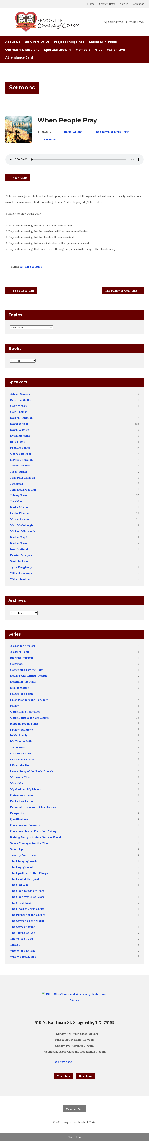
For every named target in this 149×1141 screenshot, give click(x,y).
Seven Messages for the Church (30, 843)
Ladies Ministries (103, 41)
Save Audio (19, 177)
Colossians (16, 663)
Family (14, 705)
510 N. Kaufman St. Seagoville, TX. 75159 (74, 1022)
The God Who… (20, 884)
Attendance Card (19, 57)
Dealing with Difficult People (28, 675)
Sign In (124, 3)
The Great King (20, 902)
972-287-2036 (63, 1062)
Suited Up (16, 849)
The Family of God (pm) (121, 290)
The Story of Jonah (22, 926)
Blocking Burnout (21, 657)
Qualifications (19, 819)
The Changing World (24, 861)
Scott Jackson (19, 561)
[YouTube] (92, 1062)
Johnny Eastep (19, 495)
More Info (63, 1076)
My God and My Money (25, 789)
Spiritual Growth (57, 49)
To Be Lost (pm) (23, 290)
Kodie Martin (19, 507)
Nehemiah (49, 139)
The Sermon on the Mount (27, 920)
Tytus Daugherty (21, 567)
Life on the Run (20, 765)
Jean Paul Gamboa (22, 477)
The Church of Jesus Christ (111, 131)
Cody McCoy (18, 405)
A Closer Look (19, 651)
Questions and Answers (25, 825)
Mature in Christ (21, 777)
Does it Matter (19, 687)
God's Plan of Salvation (25, 711)
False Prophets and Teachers (29, 699)
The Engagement (21, 867)
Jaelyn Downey (20, 465)
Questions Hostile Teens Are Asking (33, 831)
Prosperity (17, 813)
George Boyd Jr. (21, 453)
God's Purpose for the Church (29, 717)
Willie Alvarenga (21, 573)
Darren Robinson (21, 417)
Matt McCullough (21, 525)
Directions (85, 1076)
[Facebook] (86, 1062)
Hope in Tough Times (24, 723)
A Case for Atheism (22, 645)
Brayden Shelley (21, 399)
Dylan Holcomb (20, 435)
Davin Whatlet (19, 429)
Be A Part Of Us (37, 41)
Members (83, 49)
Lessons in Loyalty (22, 759)
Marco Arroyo (19, 519)
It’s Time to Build (31, 266)
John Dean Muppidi (23, 489)
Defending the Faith (23, 681)
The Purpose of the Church (27, 914)
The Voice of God (21, 938)
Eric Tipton (17, 441)
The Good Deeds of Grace (27, 890)
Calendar (138, 3)
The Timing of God (22, 932)
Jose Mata (16, 501)
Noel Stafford (19, 549)
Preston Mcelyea (21, 555)
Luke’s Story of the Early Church (31, 771)
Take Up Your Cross (23, 855)
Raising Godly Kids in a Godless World (35, 837)
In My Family (19, 735)
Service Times (107, 3)
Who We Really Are (23, 956)
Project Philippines (69, 41)
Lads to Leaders (20, 753)
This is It (15, 944)
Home (90, 3)
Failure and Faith (21, 693)
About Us (12, 41)
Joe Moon (16, 483)
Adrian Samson (20, 393)
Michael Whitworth (22, 531)
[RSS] (98, 1062)
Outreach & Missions (22, 49)
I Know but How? (21, 729)
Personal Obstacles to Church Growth (34, 807)
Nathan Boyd (18, 537)
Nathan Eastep (19, 543)
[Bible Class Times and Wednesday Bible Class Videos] (74, 999)
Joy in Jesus (18, 747)
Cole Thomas (18, 411)
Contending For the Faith (26, 669)
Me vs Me (16, 783)
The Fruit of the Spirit (24, 879)
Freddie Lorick (20, 447)
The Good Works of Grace (27, 896)
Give (98, 49)
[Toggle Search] (6, 4)
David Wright (73, 131)
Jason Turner (19, 471)
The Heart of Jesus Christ (27, 908)
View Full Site (74, 1109)
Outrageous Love (21, 795)
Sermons (22, 87)
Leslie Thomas (19, 513)
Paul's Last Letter (21, 801)
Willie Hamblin (20, 579)
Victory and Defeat (22, 950)
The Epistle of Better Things (29, 873)
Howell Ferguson (21, 459)
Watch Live (116, 49)
